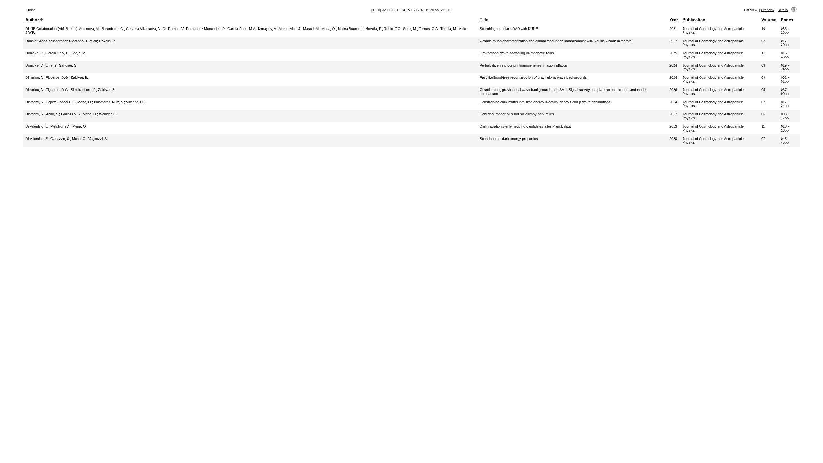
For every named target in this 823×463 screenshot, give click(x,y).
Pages (787, 19)
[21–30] (445, 10)
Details (783, 10)
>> (437, 10)
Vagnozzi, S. (98, 139)
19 (427, 10)
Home (31, 10)
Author (32, 19)
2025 (673, 53)
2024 (673, 65)
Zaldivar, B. (79, 77)
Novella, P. (374, 29)
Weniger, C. (108, 114)
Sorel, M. (410, 29)
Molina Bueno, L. (351, 29)
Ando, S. (52, 114)
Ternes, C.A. (429, 29)
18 (422, 10)
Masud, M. (311, 29)
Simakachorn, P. (83, 90)
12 (393, 10)
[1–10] (376, 10)
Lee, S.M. (78, 53)
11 (389, 10)
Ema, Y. (51, 65)
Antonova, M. (89, 29)
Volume (768, 19)
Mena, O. (328, 29)
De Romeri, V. (173, 29)
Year (673, 19)
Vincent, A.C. (136, 102)
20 (432, 10)
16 (413, 10)
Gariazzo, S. (71, 114)
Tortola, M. (448, 29)
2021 (673, 29)
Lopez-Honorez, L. (61, 102)
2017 (673, 41)
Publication (694, 19)
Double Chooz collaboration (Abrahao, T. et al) (61, 41)
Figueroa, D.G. (57, 77)
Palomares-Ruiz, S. (109, 102)
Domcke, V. (34, 53)
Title (484, 19)
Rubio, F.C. (392, 29)
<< (384, 10)
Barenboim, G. (113, 29)
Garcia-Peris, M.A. (241, 29)
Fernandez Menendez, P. (205, 29)
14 (403, 10)
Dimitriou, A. (34, 77)
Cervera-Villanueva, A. (143, 29)
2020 (673, 139)
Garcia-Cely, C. (57, 53)
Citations (767, 10)
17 (418, 10)
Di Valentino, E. (37, 126)
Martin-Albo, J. (290, 29)
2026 (673, 90)
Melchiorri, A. (60, 126)
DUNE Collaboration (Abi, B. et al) (51, 29)
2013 (673, 126)
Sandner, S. (68, 65)
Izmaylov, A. (267, 29)
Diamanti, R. (34, 102)
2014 (673, 102)
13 (398, 10)
